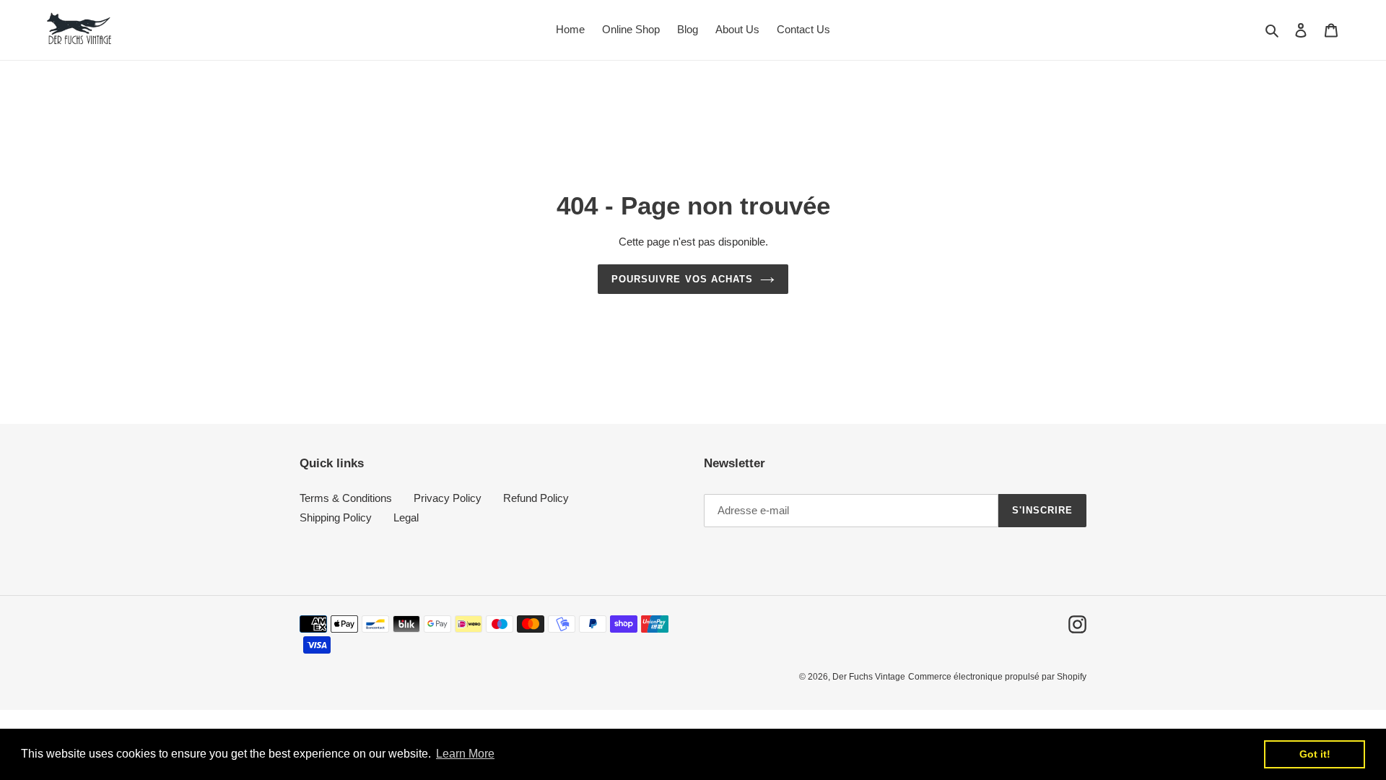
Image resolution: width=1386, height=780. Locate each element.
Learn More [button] (465, 754)
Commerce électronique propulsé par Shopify (997, 677)
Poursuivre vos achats (682, 279)
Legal (406, 517)
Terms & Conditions (346, 498)
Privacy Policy (447, 498)
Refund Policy (536, 498)
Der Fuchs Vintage (868, 677)
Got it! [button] (1314, 754)
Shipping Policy (336, 517)
